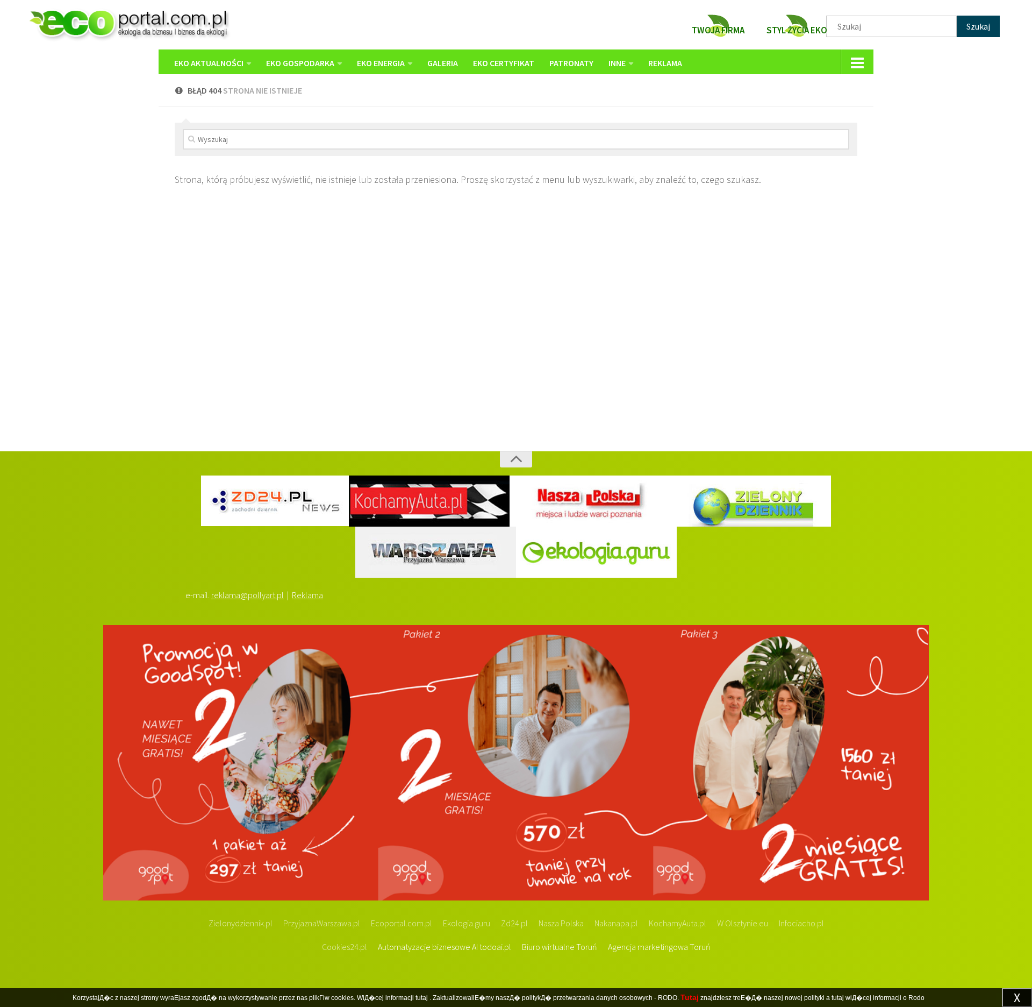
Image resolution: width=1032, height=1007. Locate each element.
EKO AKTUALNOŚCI (208, 63)
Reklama (307, 595)
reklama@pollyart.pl (247, 595)
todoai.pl (495, 946)
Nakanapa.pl (616, 923)
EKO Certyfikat (503, 63)
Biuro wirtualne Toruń (559, 946)
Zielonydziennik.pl (241, 923)
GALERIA (442, 63)
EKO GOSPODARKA (300, 63)
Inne (617, 63)
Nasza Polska (561, 923)
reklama (665, 63)
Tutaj (689, 997)
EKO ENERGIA (381, 63)
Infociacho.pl (801, 923)
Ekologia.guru (466, 923)
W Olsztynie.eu (742, 923)
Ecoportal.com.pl (401, 923)
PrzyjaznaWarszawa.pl (321, 923)
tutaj (421, 998)
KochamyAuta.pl (677, 923)
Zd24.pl (514, 923)
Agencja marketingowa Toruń (659, 946)
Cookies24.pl (344, 946)
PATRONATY (571, 63)
